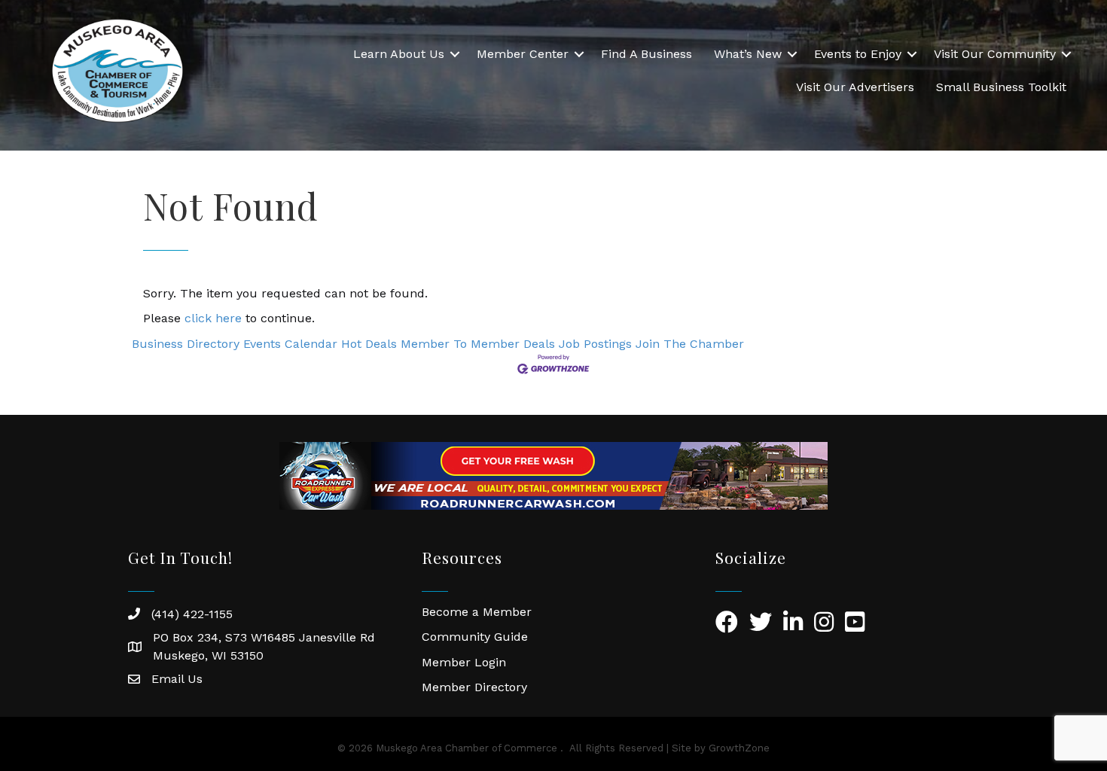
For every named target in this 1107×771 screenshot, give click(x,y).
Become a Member (477, 612)
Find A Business (646, 54)
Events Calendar (290, 344)
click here (213, 318)
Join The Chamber (690, 344)
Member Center (523, 54)
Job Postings (595, 344)
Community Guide (475, 636)
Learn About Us (398, 54)
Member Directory (474, 687)
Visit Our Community (995, 54)
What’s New (748, 54)
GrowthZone (739, 748)
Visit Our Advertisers (855, 87)
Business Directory (185, 344)
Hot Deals (369, 344)
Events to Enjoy (857, 54)
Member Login (464, 662)
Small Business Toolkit (1001, 87)
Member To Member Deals (478, 344)
